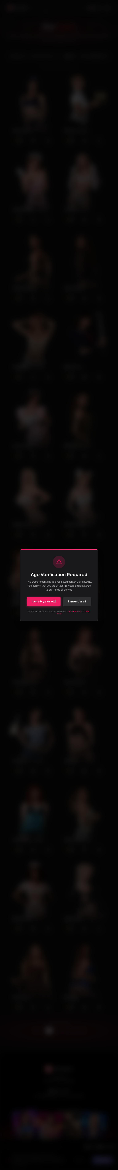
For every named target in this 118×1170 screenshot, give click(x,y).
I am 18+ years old (44, 601)
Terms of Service (74, 611)
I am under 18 (77, 601)
